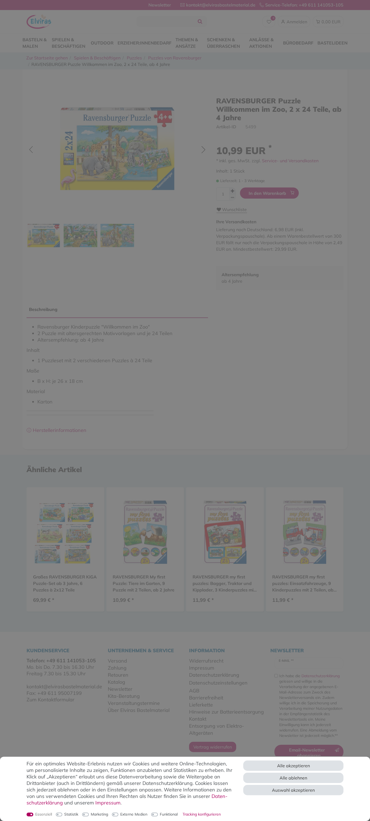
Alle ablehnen (293, 778)
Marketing (99, 814)
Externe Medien (133, 814)
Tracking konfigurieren (202, 814)
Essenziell (43, 814)
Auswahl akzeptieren (293, 790)
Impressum (108, 803)
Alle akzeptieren (293, 765)
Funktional (169, 814)
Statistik (71, 814)
